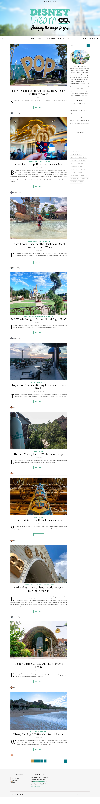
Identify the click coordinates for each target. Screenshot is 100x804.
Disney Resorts (39, 88)
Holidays (82, 157)
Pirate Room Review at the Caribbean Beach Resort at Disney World (39, 245)
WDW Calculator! (63, 38)
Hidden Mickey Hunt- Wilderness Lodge (39, 454)
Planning (48, 88)
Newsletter (41, 38)
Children (74, 145)
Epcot (74, 157)
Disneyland (75, 148)
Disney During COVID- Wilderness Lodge (38, 520)
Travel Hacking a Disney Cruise (77, 117)
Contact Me (51, 38)
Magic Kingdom (76, 166)
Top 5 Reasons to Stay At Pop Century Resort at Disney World (39, 92)
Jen (14, 407)
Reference (74, 178)
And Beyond (75, 135)
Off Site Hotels (76, 172)
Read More (38, 107)
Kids (73, 163)
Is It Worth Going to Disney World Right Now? (39, 319)
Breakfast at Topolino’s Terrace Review (39, 164)
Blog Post (30, 88)
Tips (52, 316)
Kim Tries (81, 163)
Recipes (84, 175)
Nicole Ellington (17, 113)
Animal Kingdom (76, 138)
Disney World (39, 316)
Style (73, 181)
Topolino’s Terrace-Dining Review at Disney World (39, 386)
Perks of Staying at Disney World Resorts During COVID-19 (39, 589)
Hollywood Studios (78, 160)
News (82, 169)
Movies (74, 169)
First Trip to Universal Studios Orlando (79, 120)
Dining (37, 161)
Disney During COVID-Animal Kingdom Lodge (38, 665)
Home (32, 38)
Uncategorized (76, 184)
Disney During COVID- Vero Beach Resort (38, 734)
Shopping (84, 178)
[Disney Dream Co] (50, 18)
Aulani (73, 142)
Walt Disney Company (39, 781)
